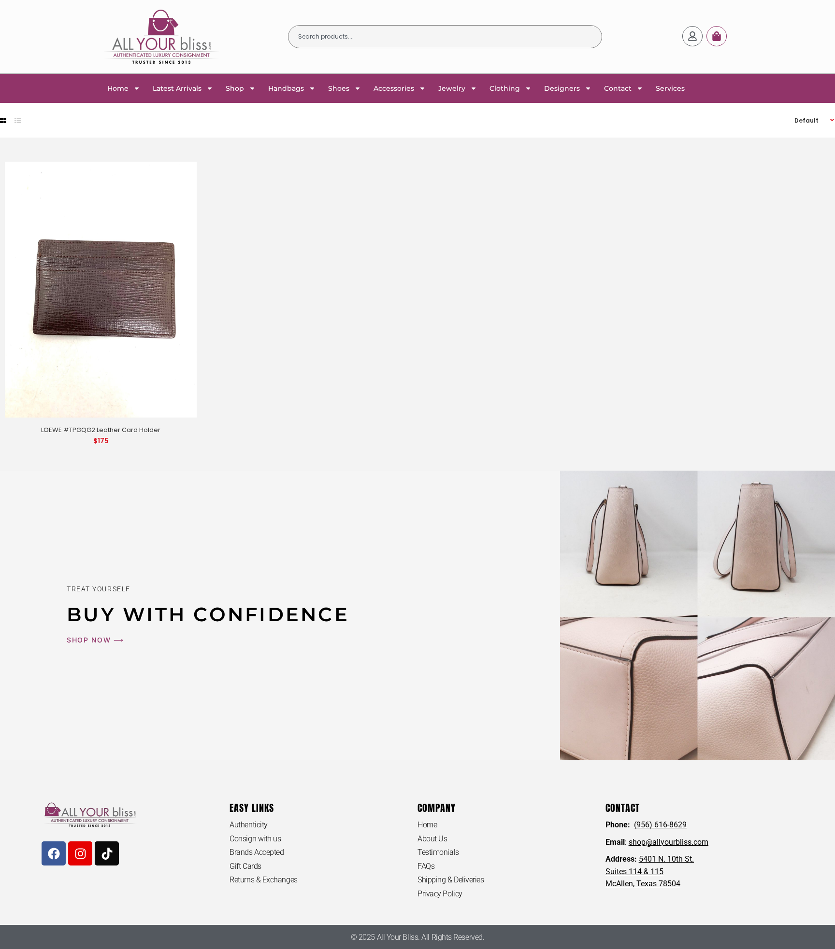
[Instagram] (80, 853)
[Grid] (3, 120)
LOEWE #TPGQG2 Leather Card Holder (100, 429)
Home (118, 88)
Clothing (504, 88)
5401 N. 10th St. (666, 859)
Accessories (394, 88)
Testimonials (438, 852)
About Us (432, 838)
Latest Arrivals (177, 88)
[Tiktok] (107, 853)
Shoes (338, 88)
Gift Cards (245, 866)
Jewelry (451, 88)
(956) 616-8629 (660, 824)
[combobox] (445, 36)
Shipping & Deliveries (451, 879)
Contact (618, 88)
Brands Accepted (257, 852)
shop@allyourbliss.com (668, 842)
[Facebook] (54, 853)
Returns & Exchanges (263, 879)
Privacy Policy (440, 893)
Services (670, 88)
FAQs (426, 866)
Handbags (286, 88)
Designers (562, 88)
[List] (17, 120)
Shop (235, 88)
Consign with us (255, 838)
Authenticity (249, 824)
